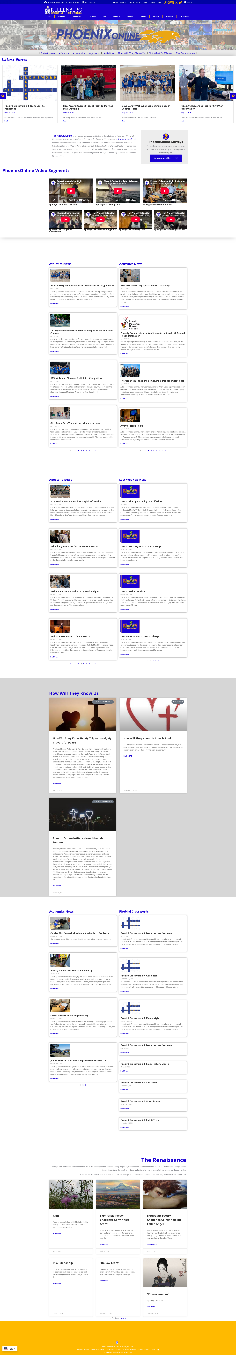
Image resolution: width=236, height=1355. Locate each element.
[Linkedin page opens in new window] (176, 2)
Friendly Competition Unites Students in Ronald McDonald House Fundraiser (152, 334)
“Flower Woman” (158, 1294)
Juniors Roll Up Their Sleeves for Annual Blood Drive (206, 107)
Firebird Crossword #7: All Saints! (138, 975)
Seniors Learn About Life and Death (70, 636)
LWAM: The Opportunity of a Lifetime (141, 501)
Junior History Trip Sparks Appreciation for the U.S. (78, 1060)
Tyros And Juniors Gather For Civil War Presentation (84, 107)
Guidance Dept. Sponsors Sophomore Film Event (145, 107)
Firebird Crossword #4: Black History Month (144, 1063)
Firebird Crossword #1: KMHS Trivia (139, 1119)
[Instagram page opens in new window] (172, 2)
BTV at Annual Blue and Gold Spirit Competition (76, 378)
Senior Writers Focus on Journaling (69, 1015)
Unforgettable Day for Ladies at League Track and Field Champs (81, 332)
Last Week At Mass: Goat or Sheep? (140, 636)
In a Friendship (63, 1263)
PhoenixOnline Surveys (166, 142)
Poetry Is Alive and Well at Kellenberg (71, 970)
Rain (56, 1215)
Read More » (54, 304)
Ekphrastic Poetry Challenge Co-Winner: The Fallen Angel (164, 1220)
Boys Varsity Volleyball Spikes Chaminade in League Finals (28, 107)
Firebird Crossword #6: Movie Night (140, 1018)
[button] (233, 96)
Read (6, 121)
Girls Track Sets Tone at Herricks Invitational (75, 423)
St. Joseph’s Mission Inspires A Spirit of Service (75, 501)
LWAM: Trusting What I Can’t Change (140, 546)
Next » (123, 1318)
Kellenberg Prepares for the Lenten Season (74, 546)
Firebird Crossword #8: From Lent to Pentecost (146, 933)
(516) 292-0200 (90, 2)
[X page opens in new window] (169, 2)
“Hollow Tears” (109, 1263)
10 (95, 450)
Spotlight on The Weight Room (169, 229)
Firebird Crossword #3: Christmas (138, 1082)
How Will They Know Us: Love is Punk (148, 738)
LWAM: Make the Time (132, 591)
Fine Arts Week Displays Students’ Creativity (145, 285)
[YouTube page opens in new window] (180, 2)
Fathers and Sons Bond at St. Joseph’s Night (74, 591)
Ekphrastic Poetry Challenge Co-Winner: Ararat (114, 1220)
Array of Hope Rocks (131, 425)
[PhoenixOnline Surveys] (166, 137)
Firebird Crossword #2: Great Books (140, 1101)
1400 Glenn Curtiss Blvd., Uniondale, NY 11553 (63, 2)
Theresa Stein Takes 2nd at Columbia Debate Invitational (152, 380)
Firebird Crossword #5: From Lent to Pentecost (146, 1045)
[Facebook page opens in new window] (165, 2)
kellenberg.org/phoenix (127, 139)
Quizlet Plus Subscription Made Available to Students (79, 933)
